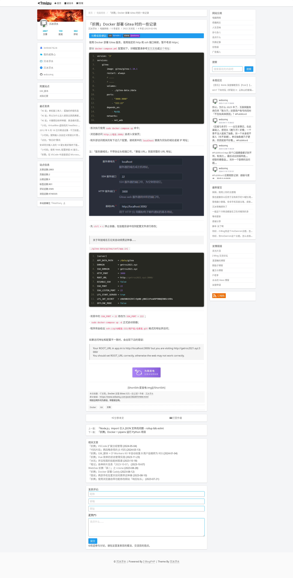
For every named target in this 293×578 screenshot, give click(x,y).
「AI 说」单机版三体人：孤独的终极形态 (59, 110)
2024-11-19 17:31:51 (226, 171)
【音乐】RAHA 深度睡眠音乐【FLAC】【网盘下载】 (236, 85)
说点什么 (216, 37)
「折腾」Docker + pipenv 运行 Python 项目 (122, 432)
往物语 (215, 47)
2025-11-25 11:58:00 (226, 103)
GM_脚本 (44, 91)
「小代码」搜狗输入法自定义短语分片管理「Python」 (66, 135)
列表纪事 (216, 42)
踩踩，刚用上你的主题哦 (224, 192)
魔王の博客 (217, 270)
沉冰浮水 (92, 28)
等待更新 (216, 216)
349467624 (50, 47)
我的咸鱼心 (50, 54)
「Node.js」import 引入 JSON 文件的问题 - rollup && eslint (131, 428)
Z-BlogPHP (149, 561)
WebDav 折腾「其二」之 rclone (106, 468)
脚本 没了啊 (218, 226)
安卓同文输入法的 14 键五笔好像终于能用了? (61, 144)
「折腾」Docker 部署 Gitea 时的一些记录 (119, 393)
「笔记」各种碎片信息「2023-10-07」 (109, 464)
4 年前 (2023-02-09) (147, 28)
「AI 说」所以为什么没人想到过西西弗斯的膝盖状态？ (66, 115)
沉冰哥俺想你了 (219, 206)
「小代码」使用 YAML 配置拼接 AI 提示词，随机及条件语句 (68, 149)
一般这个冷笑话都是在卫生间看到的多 (230, 211)
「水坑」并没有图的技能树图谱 (105, 460)
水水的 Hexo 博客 (220, 280)
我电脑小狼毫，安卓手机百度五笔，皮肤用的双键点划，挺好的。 (243, 201)
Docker (93, 407)
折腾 (109, 407)
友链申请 (216, 284)
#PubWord (218, 152)
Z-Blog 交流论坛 (220, 255)
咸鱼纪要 (44, 95)
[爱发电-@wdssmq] (131, 35)
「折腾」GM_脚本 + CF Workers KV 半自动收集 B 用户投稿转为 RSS (125, 453)
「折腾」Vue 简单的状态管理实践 (106, 457)
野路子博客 (217, 265)
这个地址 (164, 48)
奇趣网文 (216, 22)
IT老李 (215, 275)
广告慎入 (216, 51)
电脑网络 (101, 12)
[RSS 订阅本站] (219, 297)
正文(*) (92, 515)
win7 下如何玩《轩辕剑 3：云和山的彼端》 (233, 89)
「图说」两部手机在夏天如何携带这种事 (110, 475)
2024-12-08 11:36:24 (226, 149)
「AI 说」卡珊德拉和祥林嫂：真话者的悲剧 (60, 120)
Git (101, 407)
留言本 (70, 3)
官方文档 (152, 48)
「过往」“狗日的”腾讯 (50, 140)
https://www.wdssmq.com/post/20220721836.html (124, 396)
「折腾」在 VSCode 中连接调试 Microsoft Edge (63, 154)
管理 (81, 3)
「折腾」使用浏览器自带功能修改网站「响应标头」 (116, 479)
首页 (59, 3)
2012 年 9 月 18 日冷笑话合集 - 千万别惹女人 (61, 130)
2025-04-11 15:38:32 (226, 123)
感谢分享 (216, 221)
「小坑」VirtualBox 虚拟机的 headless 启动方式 (63, 125)
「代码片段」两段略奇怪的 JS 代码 (107, 449)
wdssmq (48, 74)
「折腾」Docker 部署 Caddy (104, 471)
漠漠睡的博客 (218, 260)
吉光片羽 (216, 250)
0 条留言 (116, 28)
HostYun (56, 203)
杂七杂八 (216, 32)
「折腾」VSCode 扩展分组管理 (105, 446)
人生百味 (216, 27)
